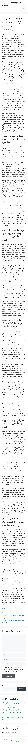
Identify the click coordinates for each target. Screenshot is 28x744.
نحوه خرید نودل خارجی (8, 707)
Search (4, 686)
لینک (3, 608)
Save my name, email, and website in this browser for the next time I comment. (13, 669)
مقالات (6, 613)
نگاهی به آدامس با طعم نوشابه (10, 710)
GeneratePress (15, 741)
